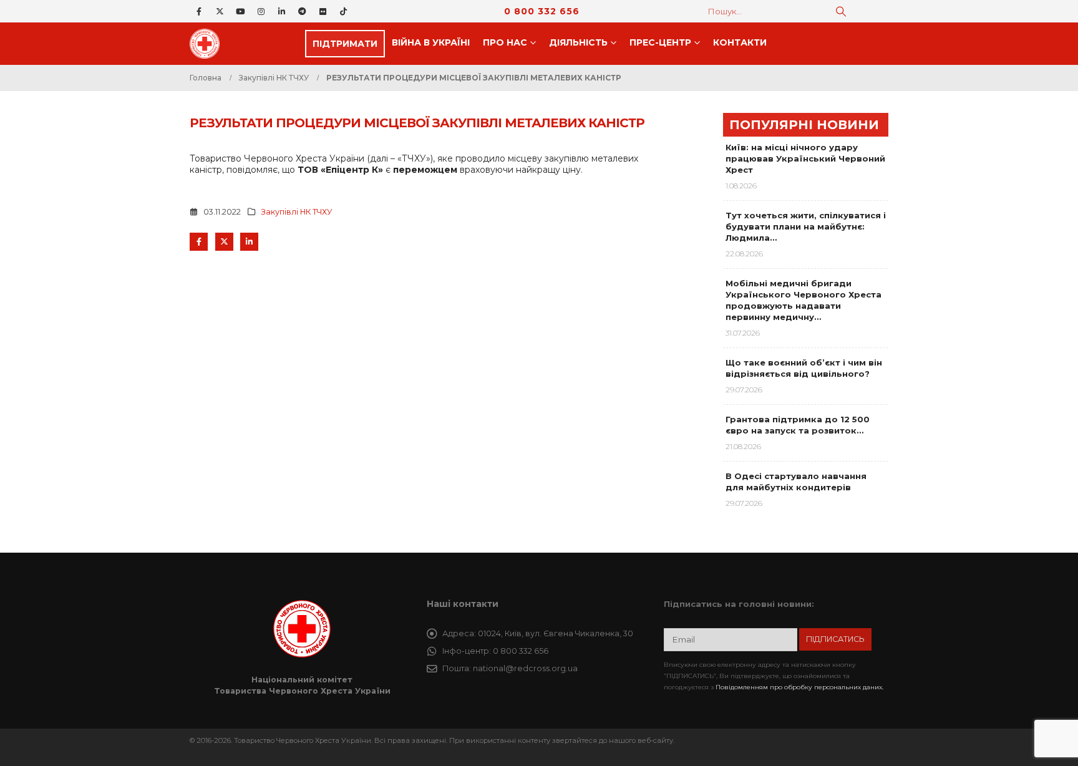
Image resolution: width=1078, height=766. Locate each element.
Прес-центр (660, 42)
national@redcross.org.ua (525, 668)
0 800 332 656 (542, 11)
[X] (219, 11)
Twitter (224, 242)
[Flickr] (322, 11)
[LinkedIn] (281, 11)
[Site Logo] (208, 43)
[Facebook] (199, 11)
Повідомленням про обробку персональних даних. (799, 687)
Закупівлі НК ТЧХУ (297, 211)
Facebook (199, 242)
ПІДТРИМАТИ (345, 43)
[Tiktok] (343, 11)
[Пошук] (840, 11)
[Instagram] (261, 11)
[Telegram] (302, 11)
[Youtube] (240, 11)
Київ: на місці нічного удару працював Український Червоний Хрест (805, 158)
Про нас (505, 42)
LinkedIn (249, 242)
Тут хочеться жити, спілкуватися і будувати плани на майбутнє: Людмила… (806, 226)
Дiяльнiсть (578, 42)
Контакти (740, 42)
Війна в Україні (431, 42)
